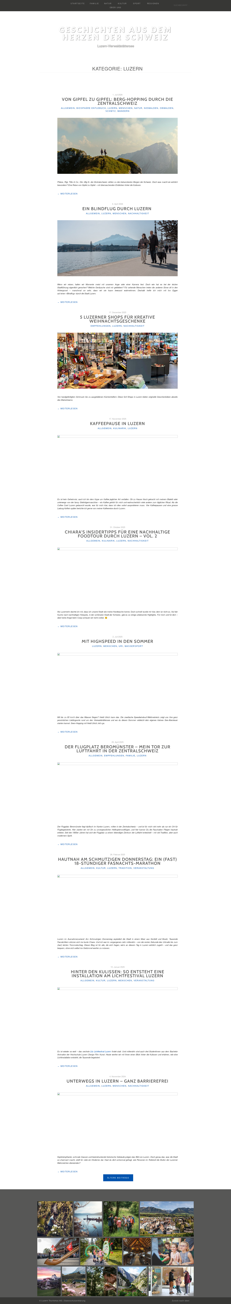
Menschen (126, 108)
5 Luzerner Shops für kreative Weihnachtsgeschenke (117, 319)
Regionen (153, 4)
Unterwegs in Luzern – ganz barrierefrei (117, 1081)
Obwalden (166, 108)
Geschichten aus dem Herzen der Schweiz (115, 33)
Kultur (122, 4)
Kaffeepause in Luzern (117, 423)
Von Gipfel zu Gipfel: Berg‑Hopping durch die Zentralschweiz (117, 101)
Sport (137, 4)
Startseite (78, 4)
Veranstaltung (143, 868)
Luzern (112, 108)
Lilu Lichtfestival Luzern (101, 1051)
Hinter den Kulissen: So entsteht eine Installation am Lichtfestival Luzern (117, 973)
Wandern (123, 111)
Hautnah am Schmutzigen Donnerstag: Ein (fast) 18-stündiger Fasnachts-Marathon (117, 861)
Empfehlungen (101, 326)
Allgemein (68, 108)
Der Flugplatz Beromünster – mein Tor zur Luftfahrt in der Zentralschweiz (117, 748)
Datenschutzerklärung (74, 1301)
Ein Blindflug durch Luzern (117, 208)
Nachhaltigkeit (138, 213)
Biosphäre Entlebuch (91, 108)
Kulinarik (119, 428)
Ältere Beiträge (118, 1178)
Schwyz (110, 111)
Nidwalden (151, 108)
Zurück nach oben (181, 1301)
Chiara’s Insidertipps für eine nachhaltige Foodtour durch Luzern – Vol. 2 (117, 534)
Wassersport (134, 646)
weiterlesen (67, 193)
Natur (108, 4)
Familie (94, 4)
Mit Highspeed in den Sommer (117, 641)
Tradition (125, 868)
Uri (121, 646)
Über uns (115, 8)
